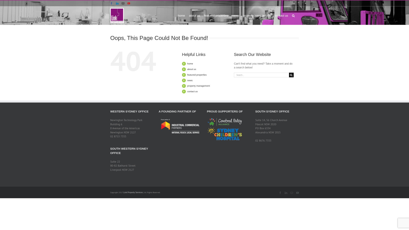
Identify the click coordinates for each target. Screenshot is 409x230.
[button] (293, 15)
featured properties (197, 74)
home (190, 63)
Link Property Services (133, 192)
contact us (192, 91)
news (190, 80)
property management (198, 85)
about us (191, 69)
